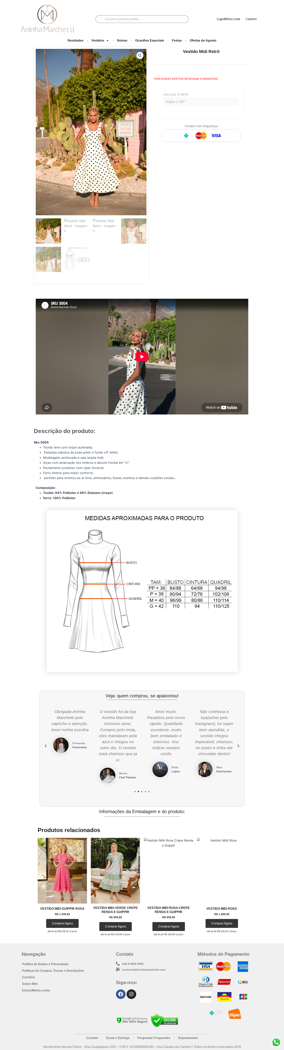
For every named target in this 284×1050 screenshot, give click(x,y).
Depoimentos (188, 1038)
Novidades (75, 40)
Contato (92, 1038)
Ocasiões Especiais (149, 40)
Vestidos (97, 40)
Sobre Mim (30, 983)
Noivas (122, 40)
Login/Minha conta (228, 19)
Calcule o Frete (176, 94)
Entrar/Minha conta (36, 990)
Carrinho (251, 19)
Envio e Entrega (117, 1038)
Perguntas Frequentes (153, 1038)
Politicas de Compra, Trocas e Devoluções (53, 970)
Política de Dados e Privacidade (45, 964)
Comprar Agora (62, 923)
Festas (177, 40)
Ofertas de (203, 40)
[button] (139, 55)
